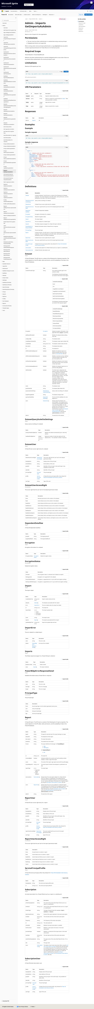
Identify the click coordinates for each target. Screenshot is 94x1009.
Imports (34, 120)
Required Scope (82, 23)
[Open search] (87, 11)
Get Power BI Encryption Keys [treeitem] (9, 132)
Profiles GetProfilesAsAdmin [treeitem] (9, 203)
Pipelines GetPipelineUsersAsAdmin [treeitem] (9, 189)
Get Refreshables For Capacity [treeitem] (8, 140)
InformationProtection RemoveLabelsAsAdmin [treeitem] (9, 175)
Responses (81, 28)
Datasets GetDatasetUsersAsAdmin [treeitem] (9, 110)
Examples (81, 29)
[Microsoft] (2, 11)
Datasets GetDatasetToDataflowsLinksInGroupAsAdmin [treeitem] (10, 106)
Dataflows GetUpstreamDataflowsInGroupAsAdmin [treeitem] (10, 100)
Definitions (81, 31)
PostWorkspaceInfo (56, 411)
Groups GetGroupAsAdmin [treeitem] (9, 148)
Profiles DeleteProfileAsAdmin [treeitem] (8, 200)
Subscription (28, 247)
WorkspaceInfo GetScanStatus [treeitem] (7, 254)
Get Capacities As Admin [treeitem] (9, 129)
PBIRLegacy (46, 747)
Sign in (90, 11)
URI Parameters (82, 26)
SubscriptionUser (29, 250)
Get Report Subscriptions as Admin (54, 782)
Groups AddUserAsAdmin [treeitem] (9, 143)
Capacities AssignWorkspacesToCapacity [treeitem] (10, 39)
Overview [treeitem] (5, 23)
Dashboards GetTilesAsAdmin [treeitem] (7, 73)
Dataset (27, 195)
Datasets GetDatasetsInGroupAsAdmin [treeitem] (10, 119)
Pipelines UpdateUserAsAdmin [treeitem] (8, 196)
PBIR (45, 746)
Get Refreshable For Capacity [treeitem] (10, 135)
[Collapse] (16, 18)
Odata (63, 98)
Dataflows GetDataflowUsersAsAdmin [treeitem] (9, 86)
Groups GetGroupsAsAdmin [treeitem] (9, 154)
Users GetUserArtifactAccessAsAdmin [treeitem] (9, 227)
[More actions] (68, 19)
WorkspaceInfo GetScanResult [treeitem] (7, 250)
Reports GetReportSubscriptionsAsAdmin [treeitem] (10, 208)
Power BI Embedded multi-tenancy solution (53, 477)
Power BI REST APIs (33, 19)
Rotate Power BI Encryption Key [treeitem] (9, 222)
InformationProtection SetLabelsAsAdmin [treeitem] (8, 179)
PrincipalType (28, 230)
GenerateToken (59, 353)
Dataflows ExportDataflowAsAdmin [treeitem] (9, 77)
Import (27, 219)
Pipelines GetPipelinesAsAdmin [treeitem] (8, 193)
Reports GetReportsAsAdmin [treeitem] (10, 215)
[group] (47, 83)
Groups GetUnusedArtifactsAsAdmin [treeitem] (10, 157)
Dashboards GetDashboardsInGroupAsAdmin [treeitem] (10, 68)
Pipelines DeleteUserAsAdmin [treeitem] (8, 185)
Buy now (81, 14)
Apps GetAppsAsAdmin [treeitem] (8, 34)
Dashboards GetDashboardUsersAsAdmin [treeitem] (9, 59)
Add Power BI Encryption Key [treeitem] (10, 30)
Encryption (28, 214)
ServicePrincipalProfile (39, 477)
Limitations (81, 24)
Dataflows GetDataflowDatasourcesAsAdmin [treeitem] (10, 81)
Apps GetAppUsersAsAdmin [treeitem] (9, 32)
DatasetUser (28, 204)
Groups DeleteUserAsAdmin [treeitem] (10, 146)
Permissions (81, 21)
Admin (40, 19)
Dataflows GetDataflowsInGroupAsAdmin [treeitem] (10, 95)
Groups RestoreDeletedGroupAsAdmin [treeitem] (10, 162)
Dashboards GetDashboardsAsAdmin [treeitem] (9, 63)
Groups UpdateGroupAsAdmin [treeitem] (8, 167)
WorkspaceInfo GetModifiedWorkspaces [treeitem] (9, 246)
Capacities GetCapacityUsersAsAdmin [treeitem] (9, 43)
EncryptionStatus (29, 216)
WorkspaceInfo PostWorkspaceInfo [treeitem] (8, 258)
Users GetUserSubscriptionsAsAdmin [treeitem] (10, 232)
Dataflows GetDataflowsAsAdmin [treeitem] (8, 90)
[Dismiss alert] (91, 3)
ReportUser (28, 237)
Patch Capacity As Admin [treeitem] (9, 182)
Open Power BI (88, 14)
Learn (26, 19)
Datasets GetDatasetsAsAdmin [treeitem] (8, 114)
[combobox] (9, 20)
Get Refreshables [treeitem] (7, 137)
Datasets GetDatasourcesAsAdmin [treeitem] (9, 123)
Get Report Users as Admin (59, 788)
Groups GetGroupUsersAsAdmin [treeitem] (9, 151)
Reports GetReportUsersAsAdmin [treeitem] (9, 212)
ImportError (28, 221)
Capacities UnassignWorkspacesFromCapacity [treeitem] (10, 48)
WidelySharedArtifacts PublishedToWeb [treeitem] (8, 242)
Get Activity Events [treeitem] (7, 126)
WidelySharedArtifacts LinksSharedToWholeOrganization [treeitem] (10, 238)
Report (27, 232)
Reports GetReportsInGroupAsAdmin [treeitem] (10, 218)
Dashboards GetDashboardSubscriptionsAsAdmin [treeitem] (10, 53)
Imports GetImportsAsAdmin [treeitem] (8, 171)
